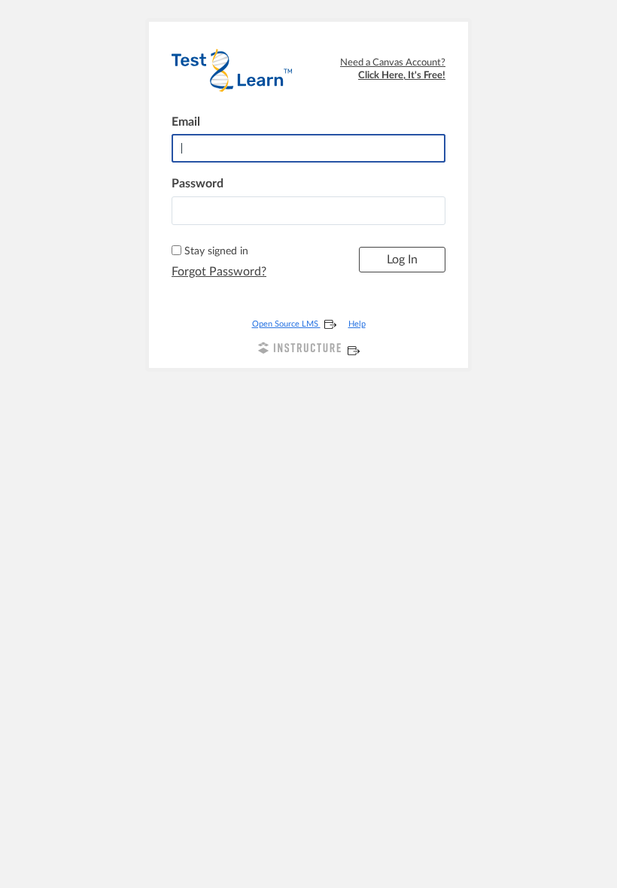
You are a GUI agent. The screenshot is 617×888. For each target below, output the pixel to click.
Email (186, 122)
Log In (402, 260)
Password (197, 184)
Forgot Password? (219, 272)
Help (357, 324)
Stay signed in (216, 251)
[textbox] (308, 210)
